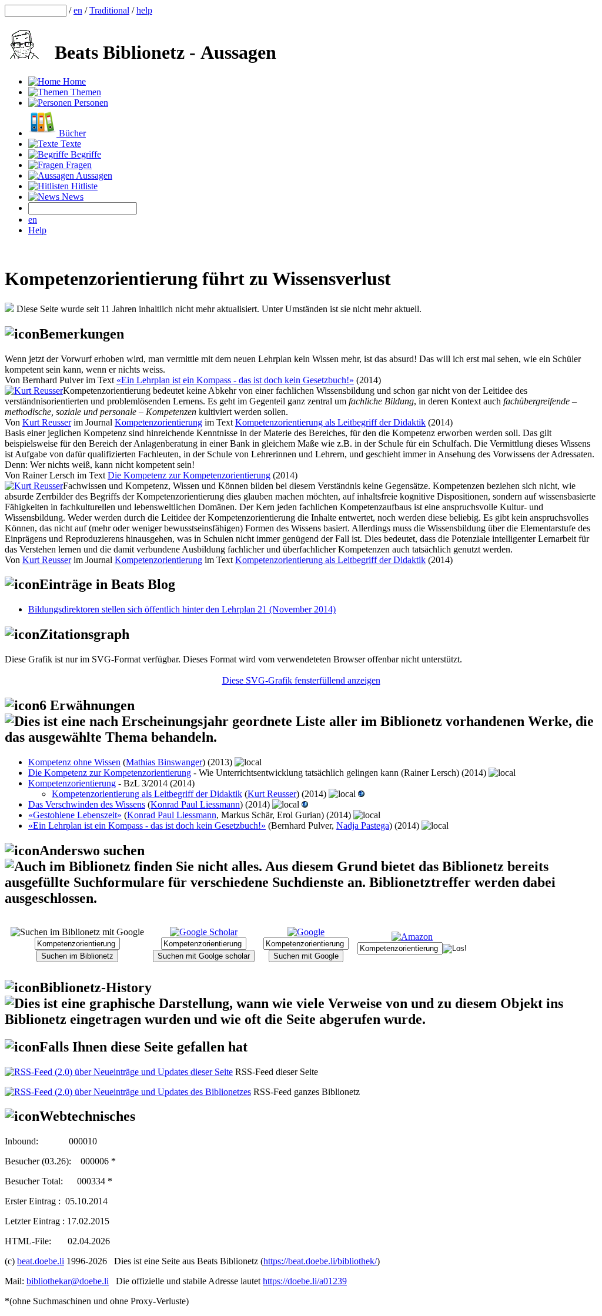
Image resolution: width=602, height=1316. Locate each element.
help (144, 10)
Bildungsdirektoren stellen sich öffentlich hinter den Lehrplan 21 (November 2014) (182, 609)
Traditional (109, 10)
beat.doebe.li (40, 1261)
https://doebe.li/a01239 (305, 1281)
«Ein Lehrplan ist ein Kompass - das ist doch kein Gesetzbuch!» (235, 380)
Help (37, 230)
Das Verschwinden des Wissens (86, 804)
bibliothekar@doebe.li (67, 1281)
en (77, 10)
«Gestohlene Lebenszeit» (75, 815)
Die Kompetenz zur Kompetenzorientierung (189, 475)
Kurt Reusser (46, 422)
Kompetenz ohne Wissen (74, 762)
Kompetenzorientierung (158, 422)
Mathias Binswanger (164, 762)
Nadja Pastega (362, 826)
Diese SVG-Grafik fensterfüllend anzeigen (301, 680)
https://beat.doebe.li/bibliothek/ (320, 1261)
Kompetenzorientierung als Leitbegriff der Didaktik (330, 422)
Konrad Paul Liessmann (195, 804)
